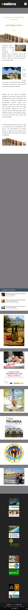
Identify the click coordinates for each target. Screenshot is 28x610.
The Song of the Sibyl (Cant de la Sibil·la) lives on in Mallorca (16, 294)
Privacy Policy (16, 606)
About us (22, 606)
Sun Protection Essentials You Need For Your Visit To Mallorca (15, 307)
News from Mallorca (15, 302)
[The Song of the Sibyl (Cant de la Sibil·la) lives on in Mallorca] (3, 294)
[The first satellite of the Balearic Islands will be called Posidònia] (3, 301)
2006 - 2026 (19, 604)
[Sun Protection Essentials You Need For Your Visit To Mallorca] (3, 307)
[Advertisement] (14, 221)
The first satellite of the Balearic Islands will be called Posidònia (15, 300)
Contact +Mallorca (8, 606)
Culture (14, 30)
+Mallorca (9, 604)
